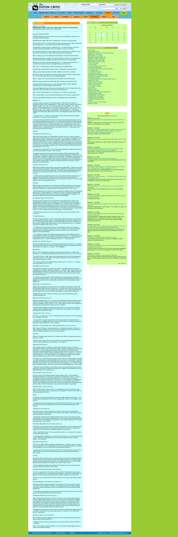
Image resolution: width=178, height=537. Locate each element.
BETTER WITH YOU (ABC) (95, 56)
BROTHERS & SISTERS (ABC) (96, 61)
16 (90, 37)
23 (90, 40)
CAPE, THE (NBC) (93, 63)
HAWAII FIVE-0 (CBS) (94, 85)
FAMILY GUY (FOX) (93, 80)
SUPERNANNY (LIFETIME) (96, 97)
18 (101, 37)
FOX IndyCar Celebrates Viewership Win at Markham (102, 255)
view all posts (113, 116)
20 (113, 37)
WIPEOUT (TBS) (92, 103)
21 (118, 37)
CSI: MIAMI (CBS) (93, 70)
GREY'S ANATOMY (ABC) (95, 83)
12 (107, 35)
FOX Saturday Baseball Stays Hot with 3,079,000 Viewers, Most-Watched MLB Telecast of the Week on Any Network (105, 149)
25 (101, 40)
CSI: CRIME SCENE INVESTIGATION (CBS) (100, 69)
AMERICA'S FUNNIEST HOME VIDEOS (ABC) (101, 53)
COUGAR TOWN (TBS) (94, 67)
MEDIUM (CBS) (92, 89)
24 (95, 40)
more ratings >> (122, 263)
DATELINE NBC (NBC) (94, 73)
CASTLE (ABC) (92, 64)
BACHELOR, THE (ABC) (95, 54)
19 (107, 37)
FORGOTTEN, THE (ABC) (95, 82)
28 (118, 40)
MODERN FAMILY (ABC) (95, 93)
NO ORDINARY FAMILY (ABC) (96, 95)
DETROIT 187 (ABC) (94, 77)
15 (124, 35)
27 (113, 40)
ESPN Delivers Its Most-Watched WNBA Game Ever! (102, 237)
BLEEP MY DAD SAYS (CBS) (96, 60)
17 (95, 37)
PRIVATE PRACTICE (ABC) (96, 96)
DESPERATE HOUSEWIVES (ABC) (98, 74)
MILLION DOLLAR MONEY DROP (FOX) (99, 92)
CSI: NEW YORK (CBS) (94, 72)
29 (124, 40)
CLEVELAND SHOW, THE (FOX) (97, 66)
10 (95, 35)
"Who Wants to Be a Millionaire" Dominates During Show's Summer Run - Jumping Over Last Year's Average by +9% (106, 167)
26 (107, 40)
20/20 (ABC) (91, 50)
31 (95, 42)
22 (124, 37)
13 (113, 35)
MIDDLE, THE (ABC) (94, 90)
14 (118, 35)
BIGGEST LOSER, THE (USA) (96, 59)
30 (90, 42)
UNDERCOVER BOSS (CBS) (96, 99)
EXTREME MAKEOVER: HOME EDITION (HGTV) (102, 79)
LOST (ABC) (91, 87)
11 (101, 35)
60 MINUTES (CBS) (93, 51)
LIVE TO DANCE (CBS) (94, 86)
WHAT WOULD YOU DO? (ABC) (97, 102)
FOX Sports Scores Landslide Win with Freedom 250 (102, 158)
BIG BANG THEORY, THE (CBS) (97, 57)
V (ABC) (90, 100)
